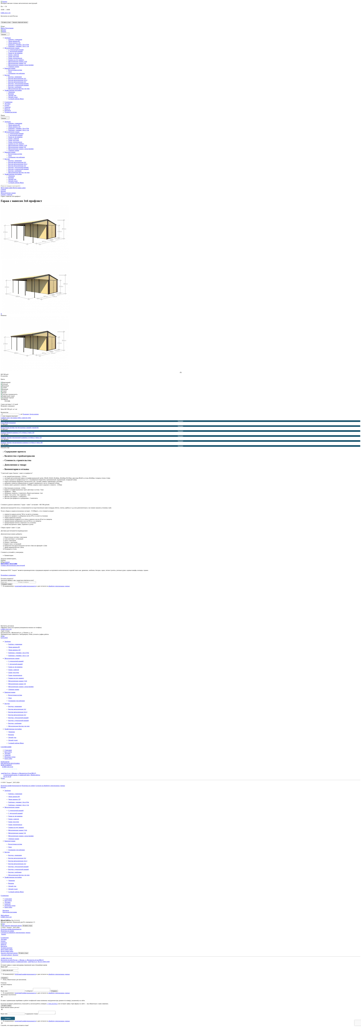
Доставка (7, 103)
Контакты (8, 110)
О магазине (8, 899)
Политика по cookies (28, 785)
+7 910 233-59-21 (52, 1004)
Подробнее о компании (8, 575)
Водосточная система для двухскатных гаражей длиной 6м (20, 427)
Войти (3, 28)
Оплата (7, 105)
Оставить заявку (6, 1005)
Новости (7, 109)
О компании (8, 102)
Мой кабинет (5, 915)
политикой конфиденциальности (25, 586)
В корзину (26, 414)
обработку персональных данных (59, 586)
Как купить (8, 900)
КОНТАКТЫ (5, 762)
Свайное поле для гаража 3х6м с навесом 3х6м (16, 418)
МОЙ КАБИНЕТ (6, 765)
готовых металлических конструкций (13, 564)
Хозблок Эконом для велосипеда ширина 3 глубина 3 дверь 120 (21, 437)
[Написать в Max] (3, 778)
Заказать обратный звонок (19, 22)
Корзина (15, 955)
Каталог (4, 34)
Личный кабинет (6, 955)
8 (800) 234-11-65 (6, 629)
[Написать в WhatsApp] (2, 25)
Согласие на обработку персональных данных (50, 785)
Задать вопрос (34, 414)
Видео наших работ (19, 188)
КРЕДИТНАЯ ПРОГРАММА (10, 763)
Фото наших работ (7, 188)
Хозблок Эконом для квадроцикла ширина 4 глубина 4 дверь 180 (21, 442)
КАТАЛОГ (4, 637)
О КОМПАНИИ (6, 747)
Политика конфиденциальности (11, 785)
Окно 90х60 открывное (8, 423)
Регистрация (9, 28)
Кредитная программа (10, 912)
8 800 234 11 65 (5, 13)
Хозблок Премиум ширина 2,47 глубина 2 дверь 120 (17, 432)
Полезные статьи (10, 905)
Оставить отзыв (6, 22)
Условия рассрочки (11, 112)
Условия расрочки (6, 948)
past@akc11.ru (5, 773)
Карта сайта (8, 907)
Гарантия (7, 107)
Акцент (7, 562)
